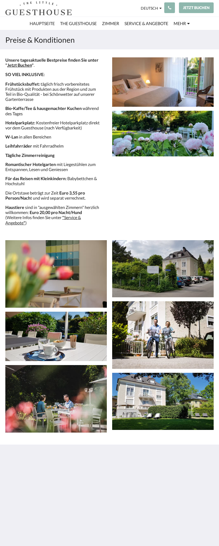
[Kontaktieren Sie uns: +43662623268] (169, 7)
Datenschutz (88, 472)
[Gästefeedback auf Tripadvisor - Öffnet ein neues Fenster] (179, 471)
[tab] (91, 459)
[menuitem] (42, 23)
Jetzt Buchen (19, 65)
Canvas (122, 529)
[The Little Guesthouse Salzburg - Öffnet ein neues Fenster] (193, 471)
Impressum (86, 467)
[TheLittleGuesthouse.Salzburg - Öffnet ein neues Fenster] (208, 471)
